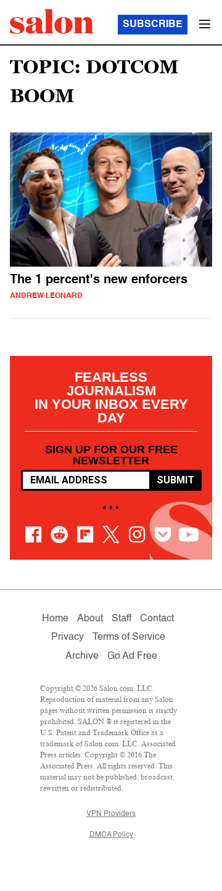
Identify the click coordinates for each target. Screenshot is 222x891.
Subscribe (153, 25)
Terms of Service (128, 637)
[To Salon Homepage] (52, 21)
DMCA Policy (111, 835)
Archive (82, 656)
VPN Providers (111, 814)
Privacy (67, 637)
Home (55, 619)
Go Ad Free (132, 656)
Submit (175, 480)
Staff (121, 619)
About (90, 619)
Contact (157, 619)
